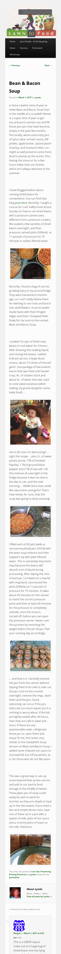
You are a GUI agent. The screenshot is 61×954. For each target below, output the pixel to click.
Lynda (38, 97)
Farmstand (37, 48)
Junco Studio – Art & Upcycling (33, 41)
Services (24, 48)
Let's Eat (35, 871)
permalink (14, 877)
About (12, 48)
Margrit (17, 933)
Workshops (15, 54)
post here (21, 203)
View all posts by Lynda (39, 896)
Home (12, 41)
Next (48, 65)
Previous (14, 65)
